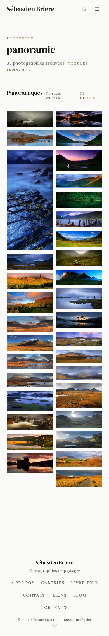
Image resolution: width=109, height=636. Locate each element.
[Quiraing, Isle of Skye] (79, 419)
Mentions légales (78, 620)
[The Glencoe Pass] (79, 239)
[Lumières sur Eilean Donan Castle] (79, 119)
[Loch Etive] (79, 138)
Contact (34, 595)
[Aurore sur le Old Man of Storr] (30, 281)
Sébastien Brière (30, 8)
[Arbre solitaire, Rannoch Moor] (30, 138)
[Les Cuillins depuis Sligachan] (30, 262)
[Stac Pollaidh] (30, 324)
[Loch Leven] (30, 119)
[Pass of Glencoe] (79, 258)
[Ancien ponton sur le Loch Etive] (79, 219)
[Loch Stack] (79, 356)
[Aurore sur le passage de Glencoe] (79, 160)
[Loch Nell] (79, 200)
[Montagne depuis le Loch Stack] (79, 373)
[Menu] (97, 9)
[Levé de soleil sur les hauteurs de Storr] (30, 302)
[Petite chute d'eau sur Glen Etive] (30, 422)
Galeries (52, 582)
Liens (60, 595)
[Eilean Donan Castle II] (30, 463)
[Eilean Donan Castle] (30, 442)
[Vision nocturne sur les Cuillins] (30, 200)
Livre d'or (84, 582)
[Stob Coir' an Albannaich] (79, 181)
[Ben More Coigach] (79, 395)
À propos (22, 582)
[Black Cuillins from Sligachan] (30, 380)
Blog (79, 595)
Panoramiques (25, 93)
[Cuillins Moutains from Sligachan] (30, 361)
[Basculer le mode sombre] (84, 8)
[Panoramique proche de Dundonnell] (79, 339)
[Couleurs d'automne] (79, 459)
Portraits (54, 607)
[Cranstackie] (30, 343)
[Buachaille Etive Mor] (79, 277)
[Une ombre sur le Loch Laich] (30, 401)
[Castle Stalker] (79, 298)
